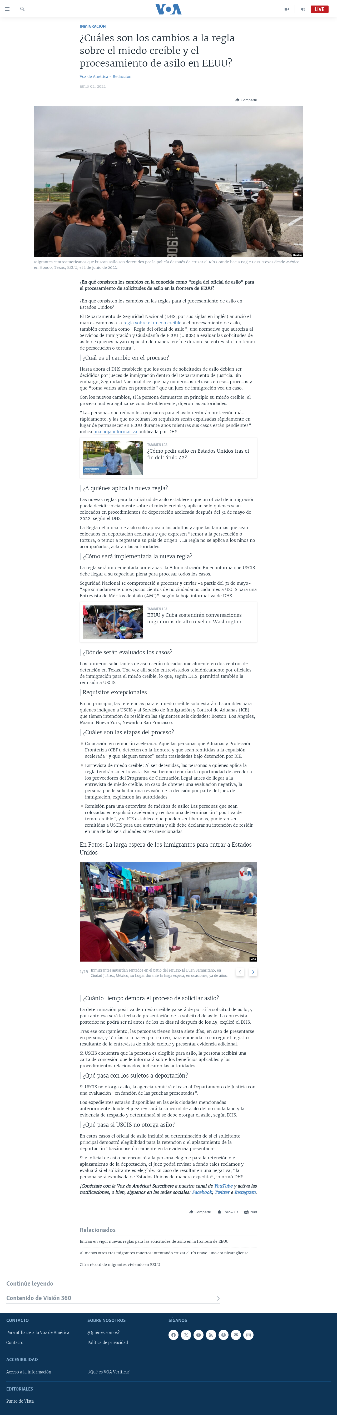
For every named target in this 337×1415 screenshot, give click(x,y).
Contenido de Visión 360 (38, 1298)
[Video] (287, 9)
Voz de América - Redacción (105, 76)
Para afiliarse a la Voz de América (37, 1333)
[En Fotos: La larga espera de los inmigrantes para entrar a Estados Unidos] (168, 912)
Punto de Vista (20, 1401)
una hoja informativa (115, 431)
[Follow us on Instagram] (248, 1335)
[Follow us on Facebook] (173, 1335)
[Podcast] (224, 1335)
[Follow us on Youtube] (199, 1335)
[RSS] (211, 1335)
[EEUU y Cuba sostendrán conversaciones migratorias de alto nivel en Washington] (113, 622)
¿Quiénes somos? (103, 1333)
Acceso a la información (28, 1372)
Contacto (14, 1343)
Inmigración (93, 26)
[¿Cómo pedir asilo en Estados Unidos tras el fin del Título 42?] (113, 458)
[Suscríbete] (236, 1335)
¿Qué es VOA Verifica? (109, 1372)
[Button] (246, 100)
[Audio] (303, 9)
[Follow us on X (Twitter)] (186, 1335)
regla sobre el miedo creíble (152, 322)
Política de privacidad (107, 1343)
